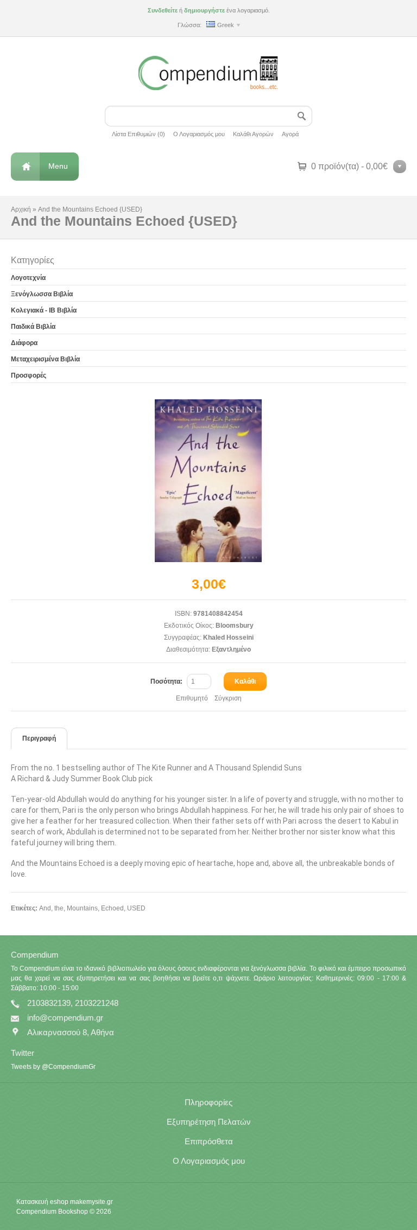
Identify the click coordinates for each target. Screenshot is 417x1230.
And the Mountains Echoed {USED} (90, 209)
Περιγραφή (39, 738)
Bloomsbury (235, 625)
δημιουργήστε (204, 10)
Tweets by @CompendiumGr (53, 1066)
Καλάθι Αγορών (253, 134)
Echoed (112, 908)
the (59, 908)
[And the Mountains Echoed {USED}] (208, 480)
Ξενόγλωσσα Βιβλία (42, 294)
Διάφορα (24, 343)
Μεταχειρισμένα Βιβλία (45, 359)
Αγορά (290, 134)
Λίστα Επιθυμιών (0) (138, 134)
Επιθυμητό (192, 698)
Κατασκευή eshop (42, 1202)
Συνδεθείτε (163, 10)
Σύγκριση (228, 698)
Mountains (82, 908)
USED (136, 908)
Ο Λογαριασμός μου (199, 134)
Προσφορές (28, 375)
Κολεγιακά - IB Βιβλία (44, 310)
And (45, 908)
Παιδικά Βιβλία (33, 326)
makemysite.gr (91, 1202)
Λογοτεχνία (28, 278)
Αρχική (21, 209)
